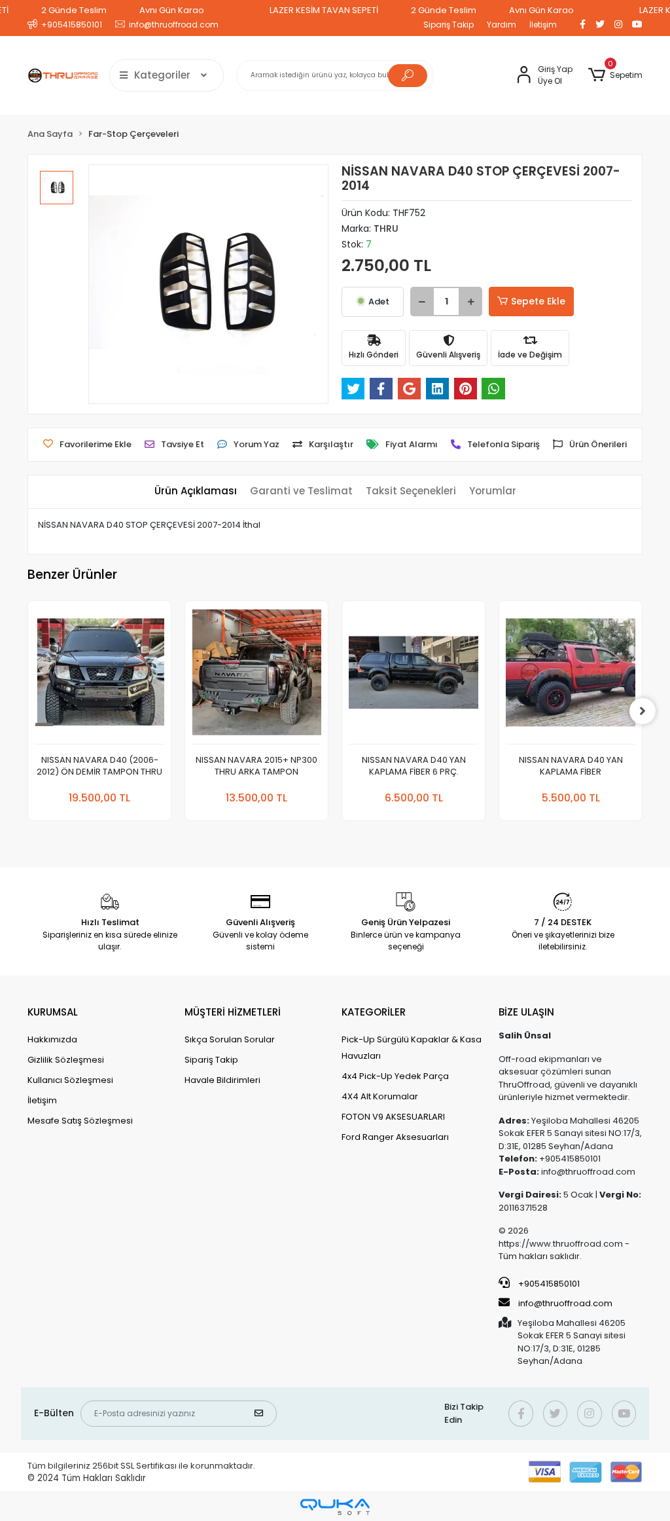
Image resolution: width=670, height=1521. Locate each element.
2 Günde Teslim (74, 10)
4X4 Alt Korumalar (380, 1096)
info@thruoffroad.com (565, 1303)
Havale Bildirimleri (222, 1080)
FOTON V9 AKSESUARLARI (393, 1116)
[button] (615, 75)
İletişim (543, 24)
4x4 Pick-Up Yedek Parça (395, 1076)
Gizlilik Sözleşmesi (65, 1060)
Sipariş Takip (448, 24)
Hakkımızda (52, 1039)
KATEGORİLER (374, 1012)
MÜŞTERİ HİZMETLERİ (233, 1012)
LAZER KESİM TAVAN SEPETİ (324, 10)
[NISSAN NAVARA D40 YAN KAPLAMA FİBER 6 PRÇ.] (413, 676)
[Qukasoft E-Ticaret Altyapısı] (335, 1507)
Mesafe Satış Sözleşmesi (80, 1120)
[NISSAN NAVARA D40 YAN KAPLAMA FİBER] (570, 676)
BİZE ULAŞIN (526, 1012)
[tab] (195, 491)
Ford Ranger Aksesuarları (395, 1137)
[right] (642, 711)
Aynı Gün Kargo (171, 10)
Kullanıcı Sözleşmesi (70, 1080)
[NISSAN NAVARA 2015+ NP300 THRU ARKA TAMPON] (256, 676)
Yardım (501, 24)
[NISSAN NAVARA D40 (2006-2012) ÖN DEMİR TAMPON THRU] (99, 676)
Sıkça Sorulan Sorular (230, 1039)
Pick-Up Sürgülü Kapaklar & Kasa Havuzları (412, 1047)
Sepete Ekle (538, 301)
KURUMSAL (52, 1012)
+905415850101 (548, 1283)
